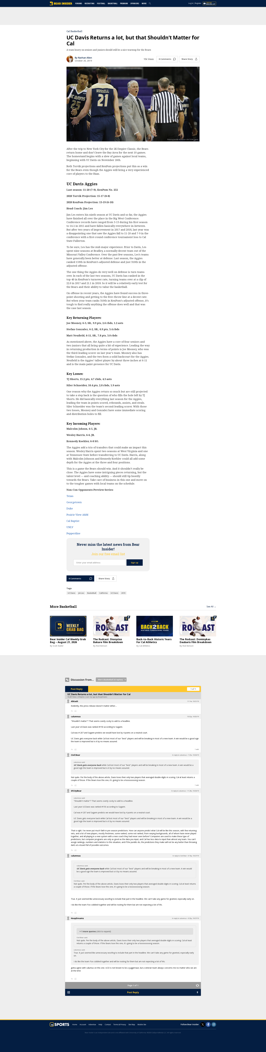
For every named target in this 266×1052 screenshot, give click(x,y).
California (103, 593)
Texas (69, 496)
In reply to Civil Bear (180, 856)
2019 (123, 593)
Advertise (92, 1024)
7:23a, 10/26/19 (193, 755)
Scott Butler (58, 645)
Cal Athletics (144, 645)
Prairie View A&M (77, 514)
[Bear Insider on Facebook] (208, 1024)
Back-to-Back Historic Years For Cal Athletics (154, 641)
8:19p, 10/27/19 (193, 856)
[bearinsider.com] (61, 5)
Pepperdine (73, 533)
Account (83, 1024)
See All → (211, 606)
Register (198, 3)
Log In (190, 3)
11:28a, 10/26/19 (193, 791)
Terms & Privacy (119, 1024)
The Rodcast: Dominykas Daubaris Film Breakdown (195, 641)
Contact (108, 1024)
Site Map (131, 1024)
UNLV (69, 527)
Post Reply (76, 689)
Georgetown (74, 502)
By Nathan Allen (83, 57)
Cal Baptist (72, 521)
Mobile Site (142, 1024)
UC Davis (71, 593)
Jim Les (81, 593)
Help (100, 1024)
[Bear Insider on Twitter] (202, 1024)
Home (74, 1024)
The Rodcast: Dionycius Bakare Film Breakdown (108, 641)
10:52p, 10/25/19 (193, 717)
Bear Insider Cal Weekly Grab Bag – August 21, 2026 (68, 641)
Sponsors (134, 3)
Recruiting (89, 3)
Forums (78, 3)
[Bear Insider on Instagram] (213, 1024)
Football (101, 3)
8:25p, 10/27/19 (193, 918)
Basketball (112, 3)
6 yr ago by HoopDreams (98, 697)
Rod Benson (101, 645)
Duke (69, 508)
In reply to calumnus (179, 755)
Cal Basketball (74, 31)
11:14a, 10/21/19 (193, 701)
